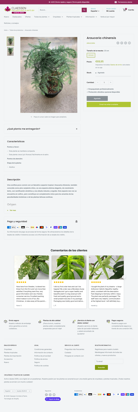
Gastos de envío (116, 65)
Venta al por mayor (107, 17)
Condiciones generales (43, 349)
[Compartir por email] (129, 42)
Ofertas (28, 17)
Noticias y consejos (11, 23)
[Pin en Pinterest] (121, 42)
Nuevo (6, 17)
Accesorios (8, 359)
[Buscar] (84, 10)
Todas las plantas (40, 17)
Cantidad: (90, 82)
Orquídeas (57, 17)
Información (90, 17)
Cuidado (68, 352)
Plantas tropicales (73, 17)
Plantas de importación (12, 356)
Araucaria (91, 43)
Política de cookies (41, 366)
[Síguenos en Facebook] (46, 394)
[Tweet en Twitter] (125, 42)
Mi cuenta (110, 11)
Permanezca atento (125, 2)
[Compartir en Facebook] (117, 42)
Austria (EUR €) (22, 391)
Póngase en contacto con (74, 356)
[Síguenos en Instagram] (50, 394)
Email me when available (109, 104)
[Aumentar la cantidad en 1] (111, 82)
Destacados (17, 17)
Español (7, 391)
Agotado (97, 98)
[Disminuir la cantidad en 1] (98, 82)
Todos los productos (16, 30)
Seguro (37, 362)
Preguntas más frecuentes (74, 349)
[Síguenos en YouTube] (54, 394)
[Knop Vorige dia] (14, 277)
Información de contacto (43, 352)
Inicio (5, 30)
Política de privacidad (42, 356)
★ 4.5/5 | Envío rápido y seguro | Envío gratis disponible (69, 2)
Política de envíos (41, 359)
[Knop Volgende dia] (123, 277)
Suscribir (101, 367)
